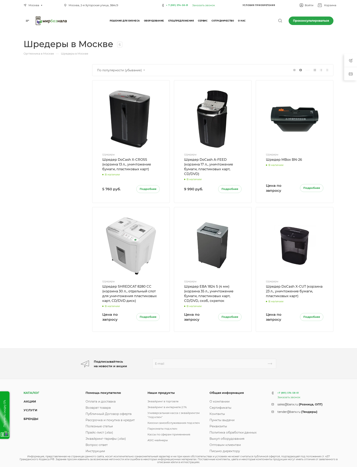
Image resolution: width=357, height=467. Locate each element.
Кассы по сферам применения (169, 434)
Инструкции (95, 451)
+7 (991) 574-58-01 (288, 393)
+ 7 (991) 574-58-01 (177, 5)
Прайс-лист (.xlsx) (99, 432)
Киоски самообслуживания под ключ (174, 422)
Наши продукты (161, 393)
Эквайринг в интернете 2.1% (167, 407)
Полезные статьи (99, 426)
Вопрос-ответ (97, 445)
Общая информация (226, 393)
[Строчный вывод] (321, 70)
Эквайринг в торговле (163, 401)
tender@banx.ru (297, 412)
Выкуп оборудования (226, 439)
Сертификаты (220, 408)
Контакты (217, 414)
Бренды (31, 419)
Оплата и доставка (101, 401)
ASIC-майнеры (158, 440)
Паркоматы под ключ (162, 428)
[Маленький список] (294, 70)
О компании (219, 401)
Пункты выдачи (221, 420)
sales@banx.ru (299, 404)
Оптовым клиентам (225, 445)
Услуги (30, 410)
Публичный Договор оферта (109, 414)
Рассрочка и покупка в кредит (110, 420)
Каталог (31, 393)
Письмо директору (224, 451)
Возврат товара (98, 408)
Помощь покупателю (103, 393)
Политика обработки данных (233, 432)
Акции (30, 401)
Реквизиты (218, 426)
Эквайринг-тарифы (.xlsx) (106, 439)
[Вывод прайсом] (327, 70)
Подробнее (148, 189)
